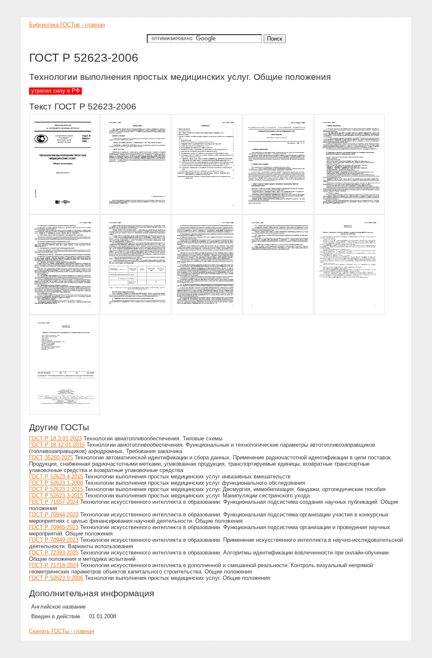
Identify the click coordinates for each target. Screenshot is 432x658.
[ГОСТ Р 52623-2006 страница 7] (136, 313)
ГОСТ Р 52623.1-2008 (56, 483)
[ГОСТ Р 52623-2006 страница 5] (350, 213)
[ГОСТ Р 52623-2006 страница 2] (136, 213)
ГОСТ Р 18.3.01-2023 (55, 438)
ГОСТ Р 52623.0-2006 (56, 578)
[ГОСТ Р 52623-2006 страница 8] (207, 313)
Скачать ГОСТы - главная (61, 631)
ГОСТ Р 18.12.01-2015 (57, 445)
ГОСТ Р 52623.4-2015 (56, 476)
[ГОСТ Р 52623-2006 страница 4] (278, 213)
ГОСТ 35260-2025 (51, 457)
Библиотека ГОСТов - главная (67, 25)
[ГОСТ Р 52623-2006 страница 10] (350, 313)
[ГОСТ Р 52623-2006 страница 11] (64, 413)
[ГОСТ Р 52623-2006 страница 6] (64, 313)
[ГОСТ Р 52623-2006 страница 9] (278, 313)
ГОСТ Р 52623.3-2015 (56, 495)
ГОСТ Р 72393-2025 (53, 552)
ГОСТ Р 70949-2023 (53, 540)
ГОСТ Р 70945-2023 (53, 527)
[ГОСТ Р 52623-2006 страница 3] (207, 213)
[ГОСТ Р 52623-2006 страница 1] (64, 213)
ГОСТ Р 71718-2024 (53, 565)
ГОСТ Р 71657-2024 (53, 502)
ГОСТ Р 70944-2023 (53, 514)
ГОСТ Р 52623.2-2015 (56, 489)
